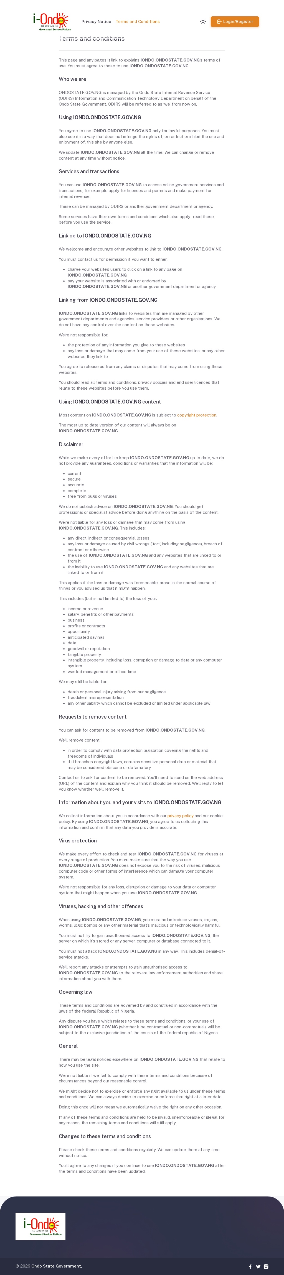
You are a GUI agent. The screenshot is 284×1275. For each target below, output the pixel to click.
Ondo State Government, (56, 1266)
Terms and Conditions (138, 21)
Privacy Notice (96, 21)
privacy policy (181, 815)
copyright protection (196, 415)
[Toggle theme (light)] (203, 21)
